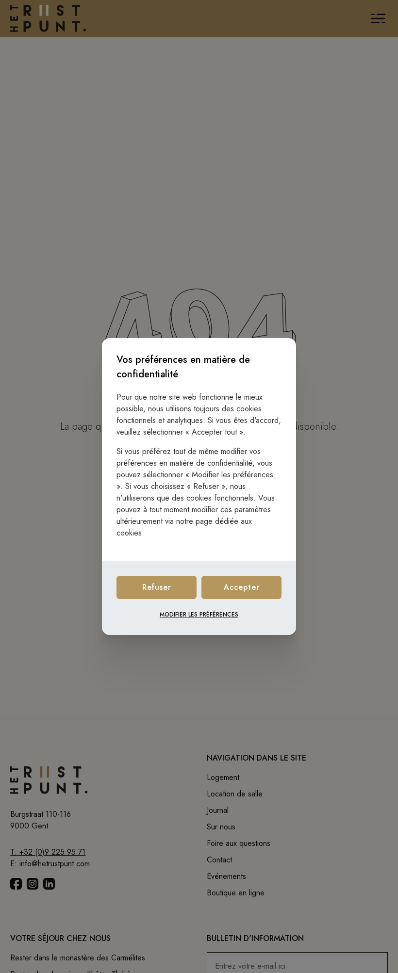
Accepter (242, 587)
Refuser (156, 587)
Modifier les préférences (199, 614)
